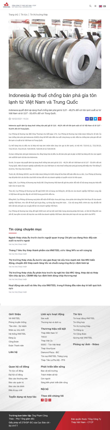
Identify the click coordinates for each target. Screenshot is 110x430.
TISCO (44, 337)
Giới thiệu (15, 314)
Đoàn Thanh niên (16, 346)
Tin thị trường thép (39, 14)
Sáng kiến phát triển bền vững (54, 382)
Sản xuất (45, 318)
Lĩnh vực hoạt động (52, 314)
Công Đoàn (14, 342)
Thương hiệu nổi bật (53, 328)
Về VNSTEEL (14, 318)
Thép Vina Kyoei (48, 348)
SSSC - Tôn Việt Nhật (51, 345)
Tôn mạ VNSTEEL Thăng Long (54, 356)
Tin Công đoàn (79, 334)
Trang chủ (13, 14)
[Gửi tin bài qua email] (99, 119)
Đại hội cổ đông (16, 375)
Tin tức (24, 14)
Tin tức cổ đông (16, 371)
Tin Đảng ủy (78, 330)
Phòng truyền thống (17, 322)
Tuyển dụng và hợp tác (22, 396)
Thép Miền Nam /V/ (49, 333)
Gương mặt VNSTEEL (82, 338)
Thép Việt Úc (47, 341)
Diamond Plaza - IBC (50, 352)
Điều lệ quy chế (15, 390)
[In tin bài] (87, 119)
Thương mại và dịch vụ (51, 322)
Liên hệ (13, 352)
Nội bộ (44, 388)
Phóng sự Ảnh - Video (86, 344)
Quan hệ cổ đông (19, 366)
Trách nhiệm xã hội (49, 375)
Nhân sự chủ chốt (17, 330)
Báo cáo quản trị (16, 382)
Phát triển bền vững (53, 366)
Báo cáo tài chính (16, 386)
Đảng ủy (12, 338)
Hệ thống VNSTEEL (17, 334)
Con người (45, 379)
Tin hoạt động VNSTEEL (84, 318)
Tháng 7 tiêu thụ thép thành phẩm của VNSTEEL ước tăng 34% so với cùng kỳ (50, 250)
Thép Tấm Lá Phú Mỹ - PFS (53, 360)
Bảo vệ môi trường (49, 371)
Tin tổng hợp (79, 322)
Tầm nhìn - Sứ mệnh (18, 326)
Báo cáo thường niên (18, 379)
